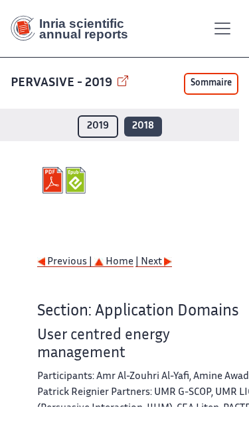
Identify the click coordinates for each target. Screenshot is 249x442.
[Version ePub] (77, 180)
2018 (143, 126)
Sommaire (211, 83)
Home (118, 262)
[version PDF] (54, 180)
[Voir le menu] (222, 28)
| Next (149, 262)
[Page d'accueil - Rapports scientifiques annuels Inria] (74, 28)
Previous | (69, 262)
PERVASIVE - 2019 (63, 83)
